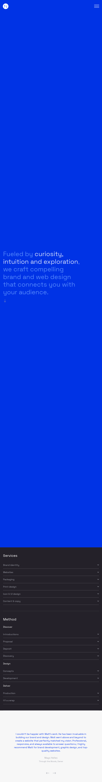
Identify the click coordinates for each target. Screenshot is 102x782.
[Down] (5, 300)
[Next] (56, 773)
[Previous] (46, 773)
